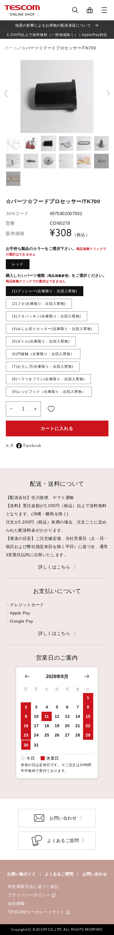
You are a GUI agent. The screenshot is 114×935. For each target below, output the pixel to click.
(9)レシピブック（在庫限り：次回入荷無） (49, 392)
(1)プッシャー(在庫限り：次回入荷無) (44, 291)
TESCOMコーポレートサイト (36, 912)
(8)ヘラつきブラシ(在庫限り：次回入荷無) (48, 379)
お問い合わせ (94, 874)
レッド (17, 264)
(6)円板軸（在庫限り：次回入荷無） (43, 354)
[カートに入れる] (51, 408)
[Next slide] (108, 93)
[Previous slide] (6, 93)
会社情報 (16, 903)
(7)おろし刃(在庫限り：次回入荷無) (42, 366)
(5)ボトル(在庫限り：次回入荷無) (41, 341)
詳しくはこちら (54, 566)
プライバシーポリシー (29, 895)
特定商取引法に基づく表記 (33, 886)
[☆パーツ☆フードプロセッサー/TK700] (13, 143)
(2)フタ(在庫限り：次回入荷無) (39, 304)
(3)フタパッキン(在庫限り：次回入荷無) (46, 316)
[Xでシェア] (8, 446)
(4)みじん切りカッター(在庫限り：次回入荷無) (52, 329)
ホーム (11, 47)
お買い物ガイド (21, 874)
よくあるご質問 (59, 874)
